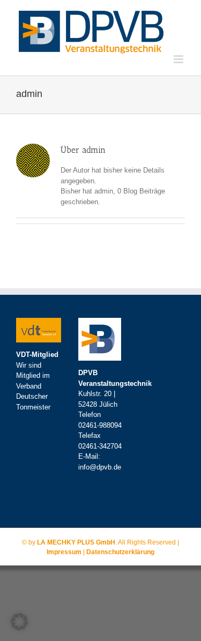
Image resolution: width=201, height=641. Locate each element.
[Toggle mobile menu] (179, 59)
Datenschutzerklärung (120, 552)
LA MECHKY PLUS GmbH (76, 542)
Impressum (64, 552)
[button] (19, 621)
